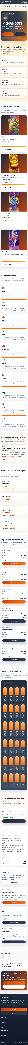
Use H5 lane (14, 621)
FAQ (2, 1027)
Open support (14, 902)
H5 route (14, 1013)
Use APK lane (14, 563)
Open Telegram (14, 882)
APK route (14, 1009)
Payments (3, 1022)
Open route (14, 821)
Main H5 (20, 34)
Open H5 (14, 987)
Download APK (7, 34)
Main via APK (8, 149)
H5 (22, 2)
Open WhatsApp (14, 922)
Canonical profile (5, 1033)
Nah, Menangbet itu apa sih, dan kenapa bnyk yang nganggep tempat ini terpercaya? (13, 964)
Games (2, 1020)
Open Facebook (14, 942)
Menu (25, 2)
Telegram (3, 1035)
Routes (2, 1025)
